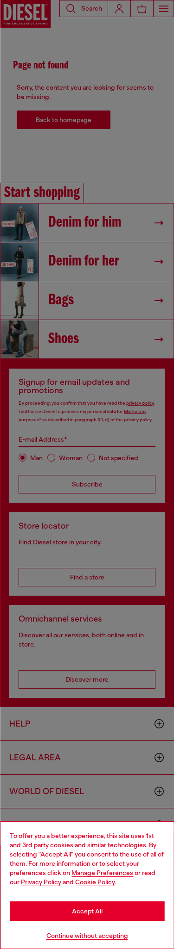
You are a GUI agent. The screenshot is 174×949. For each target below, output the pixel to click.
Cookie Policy (95, 882)
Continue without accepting (87, 935)
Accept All (87, 911)
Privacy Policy (41, 882)
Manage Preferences (102, 872)
